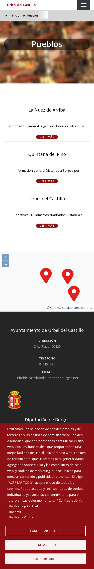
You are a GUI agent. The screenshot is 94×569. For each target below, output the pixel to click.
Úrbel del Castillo (21, 5)
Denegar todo (45, 545)
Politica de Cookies (22, 517)
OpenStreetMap (61, 308)
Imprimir (15, 512)
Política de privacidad (23, 506)
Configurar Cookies (45, 531)
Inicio (16, 15)
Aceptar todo (45, 559)
